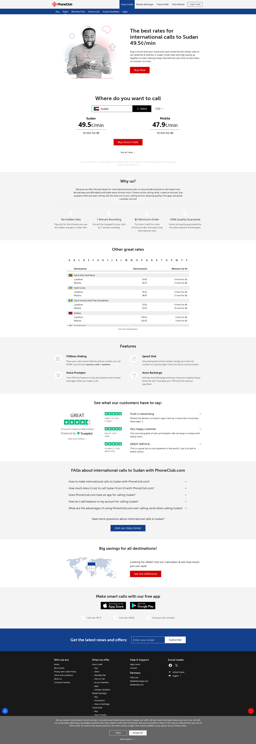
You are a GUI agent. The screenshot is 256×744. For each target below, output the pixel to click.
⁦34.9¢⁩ (144, 279)
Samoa (77, 313)
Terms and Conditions (63, 675)
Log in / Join (195, 4)
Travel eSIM (97, 707)
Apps (125, 11)
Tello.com (134, 677)
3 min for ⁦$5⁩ (181, 317)
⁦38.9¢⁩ (144, 295)
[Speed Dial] (134, 358)
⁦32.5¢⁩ (144, 308)
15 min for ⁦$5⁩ (180, 308)
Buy (57, 11)
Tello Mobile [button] (178, 4)
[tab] (69, 260)
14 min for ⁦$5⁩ (180, 279)
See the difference (145, 574)
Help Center (135, 664)
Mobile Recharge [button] (144, 4)
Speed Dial (149, 356)
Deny (118, 732)
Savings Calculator (102, 689)
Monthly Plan (78, 11)
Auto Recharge (152, 372)
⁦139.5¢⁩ (144, 317)
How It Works (100, 715)
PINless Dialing (76, 356)
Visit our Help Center (128, 528)
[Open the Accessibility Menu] (5, 711)
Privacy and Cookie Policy (65, 671)
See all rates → (128, 152)
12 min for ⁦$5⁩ (180, 295)
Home (56, 664)
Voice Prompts (76, 372)
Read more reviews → (77, 438)
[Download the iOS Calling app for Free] (113, 605)
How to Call (94, 11)
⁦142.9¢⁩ (144, 320)
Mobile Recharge (99, 693)
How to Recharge (102, 704)
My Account (59, 668)
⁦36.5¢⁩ (144, 282)
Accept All (138, 732)
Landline (78, 279)
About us (58, 679)
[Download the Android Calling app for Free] (142, 605)
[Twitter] (177, 665)
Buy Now (139, 70)
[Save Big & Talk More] (91, 568)
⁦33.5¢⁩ (144, 304)
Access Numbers (111, 11)
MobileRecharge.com (139, 681)
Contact (133, 668)
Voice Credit (97, 664)
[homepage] (63, 4)
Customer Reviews (62, 682)
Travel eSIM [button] (162, 4)
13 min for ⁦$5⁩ (180, 282)
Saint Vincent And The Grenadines (91, 300)
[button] (127, 4)
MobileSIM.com (137, 684)
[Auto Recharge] (134, 375)
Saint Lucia (79, 287)
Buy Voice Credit (128, 142)
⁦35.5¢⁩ (144, 291)
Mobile (77, 282)
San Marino (80, 325)
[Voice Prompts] (58, 375)
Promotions (99, 700)
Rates (96, 671)
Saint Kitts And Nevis (84, 275)
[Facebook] (171, 665)
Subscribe (175, 640)
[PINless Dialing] (58, 358)
